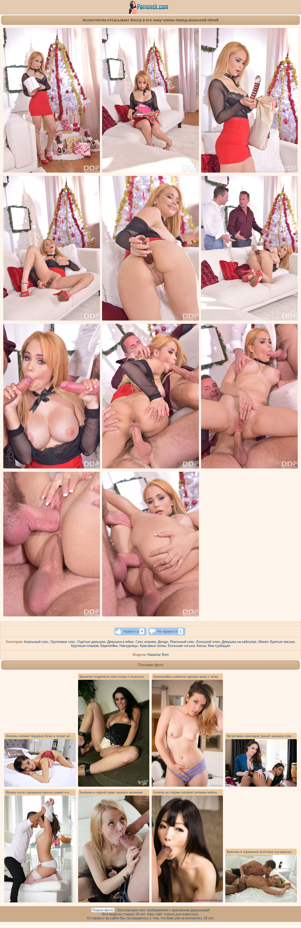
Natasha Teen (158, 655)
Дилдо (163, 642)
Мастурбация (219, 646)
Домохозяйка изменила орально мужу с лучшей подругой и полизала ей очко (208, 676)
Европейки (109, 646)
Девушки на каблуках (239, 642)
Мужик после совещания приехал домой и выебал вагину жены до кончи (58, 792)
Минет (263, 642)
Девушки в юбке (120, 642)
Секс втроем (145, 642)
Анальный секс (36, 642)
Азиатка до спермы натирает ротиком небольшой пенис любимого (200, 792)
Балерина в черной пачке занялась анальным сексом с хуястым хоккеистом (132, 792)
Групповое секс (63, 642)
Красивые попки (153, 646)
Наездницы (128, 646)
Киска (201, 646)
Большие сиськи (181, 646)
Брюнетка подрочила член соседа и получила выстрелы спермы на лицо (130, 676)
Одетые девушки (91, 642)
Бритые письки (282, 642)
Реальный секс (182, 642)
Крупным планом (85, 646)
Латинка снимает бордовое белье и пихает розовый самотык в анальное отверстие (64, 736)
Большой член (208, 642)
